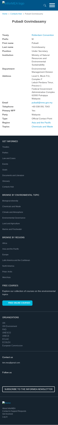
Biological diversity (10, 201)
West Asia (6, 277)
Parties (5, 153)
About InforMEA (8, 408)
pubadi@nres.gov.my (42, 102)
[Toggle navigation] (52, 5)
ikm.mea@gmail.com (11, 363)
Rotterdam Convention (43, 35)
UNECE (6, 336)
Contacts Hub (16, 14)
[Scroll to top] (49, 416)
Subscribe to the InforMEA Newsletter (28, 389)
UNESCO (6, 333)
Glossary (6, 181)
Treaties (5, 147)
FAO (4, 329)
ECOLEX (6, 342)
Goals (4, 170)
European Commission (12, 345)
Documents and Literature (13, 175)
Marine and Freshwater (12, 229)
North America (8, 266)
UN (4, 323)
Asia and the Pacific (41, 122)
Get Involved (7, 414)
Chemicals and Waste (42, 126)
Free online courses (19, 303)
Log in (5, 417)
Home (4, 14)
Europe (5, 255)
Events (5, 164)
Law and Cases (8, 158)
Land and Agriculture (11, 223)
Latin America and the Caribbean (16, 260)
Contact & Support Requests (14, 411)
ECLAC (6, 339)
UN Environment (10, 326)
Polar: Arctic (7, 272)
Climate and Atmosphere (12, 212)
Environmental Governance (13, 218)
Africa (4, 243)
